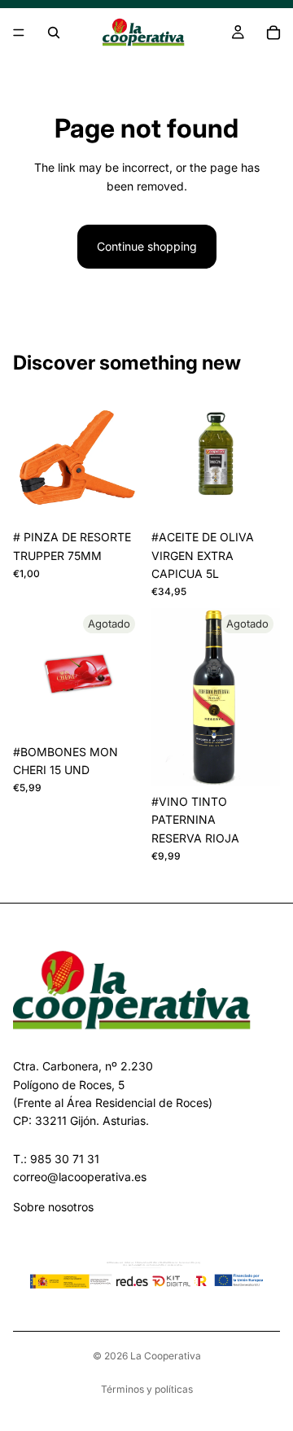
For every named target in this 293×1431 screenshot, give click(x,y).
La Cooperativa (165, 1356)
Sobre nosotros (53, 1207)
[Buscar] (54, 32)
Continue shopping (147, 246)
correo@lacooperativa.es (79, 1177)
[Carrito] (273, 32)
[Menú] (18, 32)
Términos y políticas (147, 1389)
